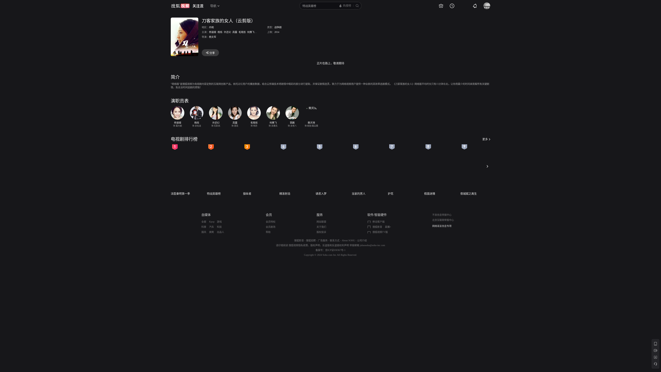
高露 (234, 32)
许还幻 (227, 32)
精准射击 (284, 193)
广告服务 (323, 240)
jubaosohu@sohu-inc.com (372, 245)
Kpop (211, 221)
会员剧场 (270, 227)
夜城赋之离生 (468, 193)
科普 (203, 227)
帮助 (268, 232)
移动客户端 (379, 221)
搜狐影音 (377, 227)
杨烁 (220, 32)
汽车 (211, 227)
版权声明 (315, 245)
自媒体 (206, 215)
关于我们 (321, 227)
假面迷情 (429, 193)
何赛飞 (250, 32)
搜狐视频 (180, 6)
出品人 (220, 232)
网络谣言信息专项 (442, 226)
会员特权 (270, 221)
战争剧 (278, 27)
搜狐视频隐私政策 (298, 245)
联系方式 (334, 240)
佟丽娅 (212, 32)
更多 (485, 139)
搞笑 (211, 232)
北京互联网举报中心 (443, 220)
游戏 (219, 221)
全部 (203, 221)
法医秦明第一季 (180, 193)
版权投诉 (321, 232)
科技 (219, 227)
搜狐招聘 (311, 240)
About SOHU (348, 240)
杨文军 (212, 37)
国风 (203, 232)
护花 (390, 193)
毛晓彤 (242, 32)
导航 (213, 6)
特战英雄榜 (214, 193)
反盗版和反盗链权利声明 (335, 245)
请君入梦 (321, 193)
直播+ (388, 227)
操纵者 (247, 193)
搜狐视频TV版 (380, 232)
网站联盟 (321, 221)
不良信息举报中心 (442, 215)
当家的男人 (358, 193)
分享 (212, 52)
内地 (211, 27)
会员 (269, 215)
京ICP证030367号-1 (335, 250)
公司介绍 (362, 240)
